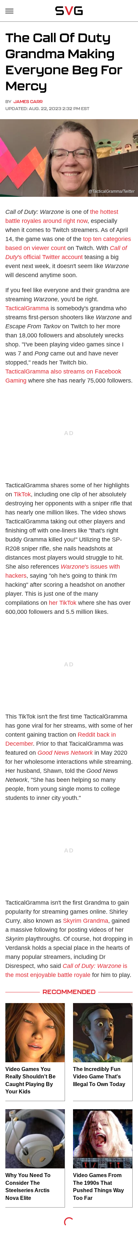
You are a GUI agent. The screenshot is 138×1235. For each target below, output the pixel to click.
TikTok (22, 494)
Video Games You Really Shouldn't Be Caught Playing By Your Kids (30, 1080)
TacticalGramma (27, 308)
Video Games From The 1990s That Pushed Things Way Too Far (98, 1186)
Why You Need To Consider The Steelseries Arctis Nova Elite (28, 1186)
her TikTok (62, 602)
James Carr (28, 101)
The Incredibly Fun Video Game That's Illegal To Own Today (99, 1076)
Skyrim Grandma (85, 920)
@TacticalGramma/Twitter (111, 191)
